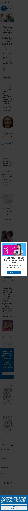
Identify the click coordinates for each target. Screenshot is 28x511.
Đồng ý (14, 504)
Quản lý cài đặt (14, 508)
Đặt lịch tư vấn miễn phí (14, 272)
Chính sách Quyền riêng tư (11, 499)
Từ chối (14, 506)
